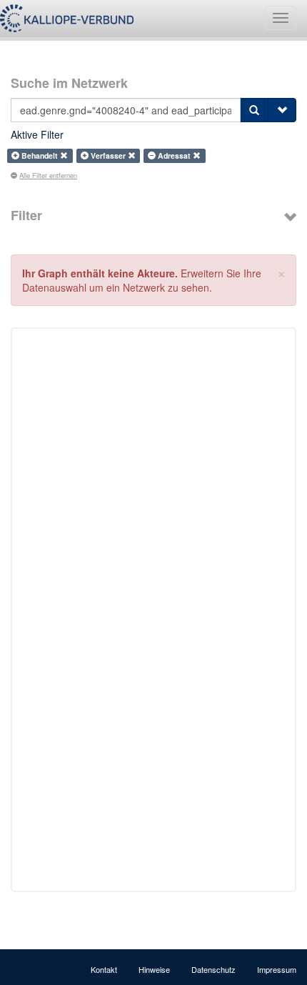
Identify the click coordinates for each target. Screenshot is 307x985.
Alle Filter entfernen (48, 175)
